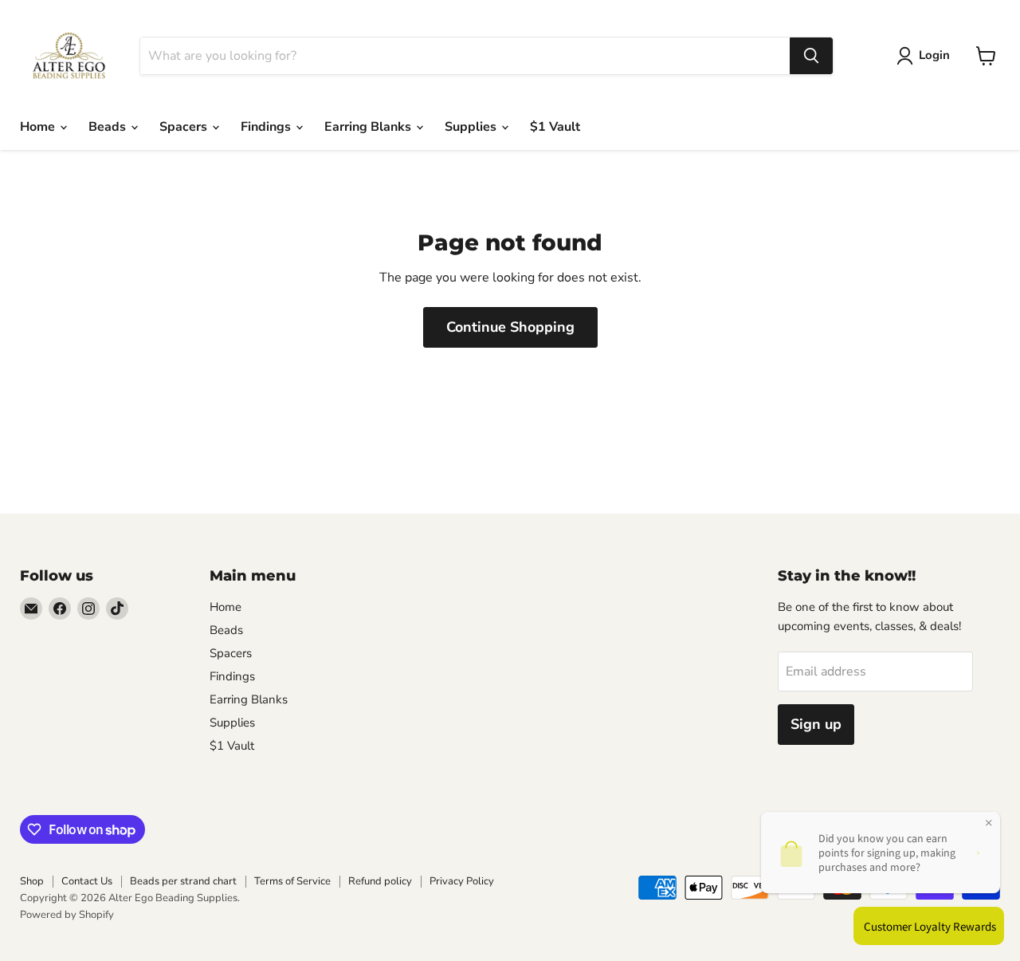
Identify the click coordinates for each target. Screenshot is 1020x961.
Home (39, 127)
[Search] (811, 55)
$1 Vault (555, 127)
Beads (108, 127)
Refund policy (380, 881)
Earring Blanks (369, 127)
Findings (267, 127)
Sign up (816, 724)
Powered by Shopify (67, 915)
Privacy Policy (462, 881)
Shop (32, 881)
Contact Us (86, 881)
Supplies (472, 127)
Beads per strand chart (183, 881)
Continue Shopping (510, 327)
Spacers (184, 127)
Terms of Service (292, 881)
